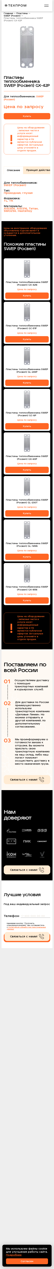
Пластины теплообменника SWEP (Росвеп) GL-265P (27, 370)
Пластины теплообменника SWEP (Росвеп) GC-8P (27, 414)
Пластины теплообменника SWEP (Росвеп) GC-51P (27, 327)
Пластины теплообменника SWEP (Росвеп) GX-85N (27, 588)
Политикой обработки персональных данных (26, 928)
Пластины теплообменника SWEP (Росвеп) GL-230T (27, 501)
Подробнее (14, 1255)
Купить (27, 116)
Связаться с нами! (24, 779)
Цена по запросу (27, 289)
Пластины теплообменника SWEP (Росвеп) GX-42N (27, 283)
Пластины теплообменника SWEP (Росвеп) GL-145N (27, 544)
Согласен (27, 1261)
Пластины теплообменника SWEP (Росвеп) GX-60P (27, 457)
